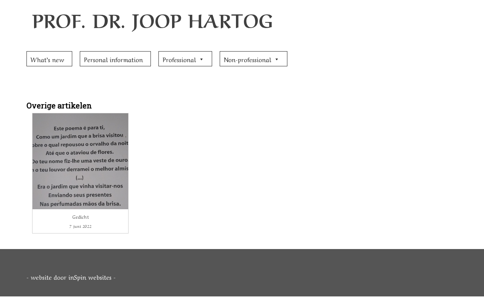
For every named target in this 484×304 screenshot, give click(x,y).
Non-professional (247, 59)
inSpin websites (90, 276)
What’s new (47, 59)
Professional (179, 59)
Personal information (113, 59)
